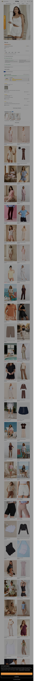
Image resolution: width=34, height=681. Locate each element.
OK (16, 673)
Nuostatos (17, 676)
